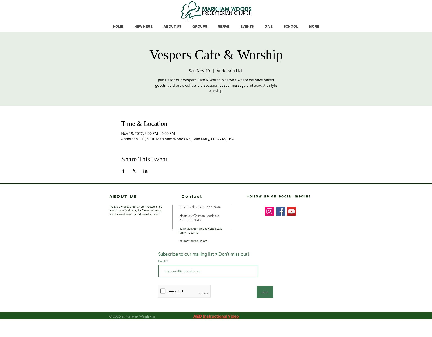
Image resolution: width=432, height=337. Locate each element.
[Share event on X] (134, 171)
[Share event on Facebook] (123, 171)
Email (162, 261)
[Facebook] (280, 211)
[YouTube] (291, 211)
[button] (313, 26)
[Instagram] (269, 211)
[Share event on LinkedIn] (145, 171)
